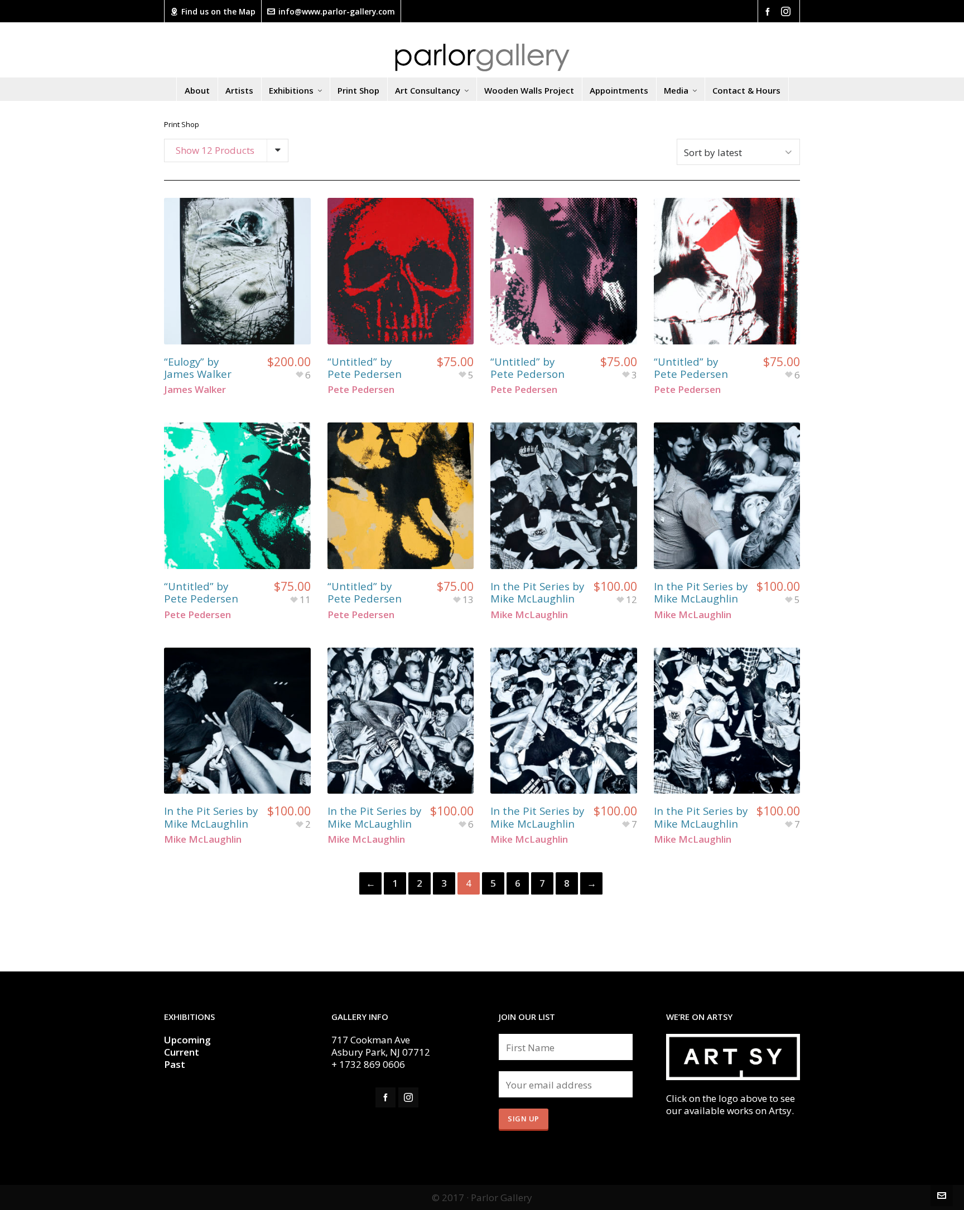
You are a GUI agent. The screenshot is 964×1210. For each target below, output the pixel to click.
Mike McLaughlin (529, 614)
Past (174, 1064)
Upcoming (187, 1039)
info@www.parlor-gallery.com (336, 11)
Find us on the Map (218, 11)
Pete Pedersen (360, 389)
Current (182, 1052)
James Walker (195, 389)
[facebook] (769, 11)
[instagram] (787, 11)
